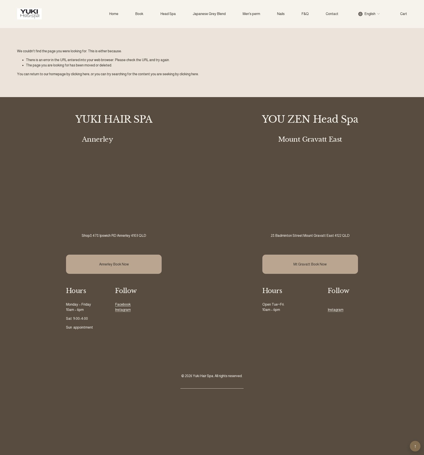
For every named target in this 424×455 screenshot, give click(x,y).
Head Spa (168, 14)
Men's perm (251, 14)
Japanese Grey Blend (209, 14)
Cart (403, 14)
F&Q (305, 14)
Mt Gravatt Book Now (310, 264)
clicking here (80, 74)
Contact (332, 14)
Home (113, 14)
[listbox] (369, 14)
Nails (281, 14)
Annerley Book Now (114, 264)
